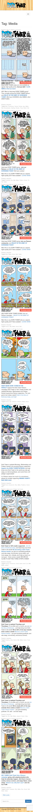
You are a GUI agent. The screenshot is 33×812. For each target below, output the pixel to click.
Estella (7, 789)
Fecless (20, 106)
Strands (17, 108)
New (2, 108)
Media (27, 106)
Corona (7, 563)
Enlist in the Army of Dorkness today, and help (14, 396)
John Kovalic (18, 30)
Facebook (8, 180)
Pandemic (23, 485)
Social (25, 180)
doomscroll (11, 485)
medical (6, 565)
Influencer (14, 401)
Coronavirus (12, 563)
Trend (28, 640)
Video (26, 716)
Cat (6, 716)
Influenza (19, 401)
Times (21, 108)
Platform (21, 180)
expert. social (22, 563)
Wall (20, 326)
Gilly (7, 254)
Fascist (16, 106)
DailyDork (9, 104)
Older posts (6, 795)
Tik (28, 180)
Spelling (13, 108)
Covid (7, 485)
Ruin (22, 789)
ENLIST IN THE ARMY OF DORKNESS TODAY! (13, 170)
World (25, 108)
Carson (7, 326)
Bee (6, 106)
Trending (3, 641)
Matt (14, 180)
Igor (24, 106)
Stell (17, 254)
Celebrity (8, 640)
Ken (12, 180)
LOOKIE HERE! (26, 175)
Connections (11, 106)
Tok (2, 182)
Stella (2, 791)
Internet (15, 640)
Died (11, 640)
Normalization (7, 108)
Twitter (5, 182)
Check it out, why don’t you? (15, 783)
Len (27, 563)
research (19, 716)
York (28, 108)
